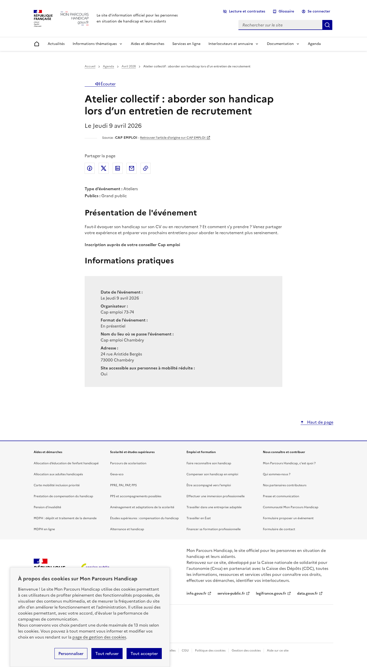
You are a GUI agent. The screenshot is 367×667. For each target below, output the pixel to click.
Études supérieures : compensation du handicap (144, 518)
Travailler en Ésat (198, 518)
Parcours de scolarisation (128, 463)
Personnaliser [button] (70, 654)
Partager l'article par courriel (132, 168)
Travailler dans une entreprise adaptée (214, 507)
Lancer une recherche (327, 25)
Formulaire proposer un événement (288, 518)
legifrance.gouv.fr (271, 593)
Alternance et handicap (127, 529)
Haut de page (319, 422)
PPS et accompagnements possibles (135, 496)
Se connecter (319, 11)
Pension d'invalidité (47, 507)
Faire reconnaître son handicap (208, 463)
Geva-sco (117, 474)
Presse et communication (281, 496)
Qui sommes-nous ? (276, 474)
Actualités (56, 43)
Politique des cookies (210, 650)
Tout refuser (107, 654)
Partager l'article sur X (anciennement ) (104, 168)
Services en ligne (186, 43)
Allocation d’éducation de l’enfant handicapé (66, 463)
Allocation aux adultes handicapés (58, 474)
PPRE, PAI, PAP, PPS (123, 485)
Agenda (314, 43)
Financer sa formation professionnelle (213, 529)
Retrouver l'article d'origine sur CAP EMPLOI (172, 137)
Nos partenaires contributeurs (284, 485)
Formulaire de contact (279, 529)
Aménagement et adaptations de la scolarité (142, 507)
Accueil (90, 66)
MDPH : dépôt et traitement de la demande (65, 518)
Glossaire (286, 11)
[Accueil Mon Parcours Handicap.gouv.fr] (75, 18)
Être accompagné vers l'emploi (208, 485)
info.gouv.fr (196, 593)
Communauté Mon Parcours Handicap (290, 507)
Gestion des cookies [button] (246, 650)
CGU (185, 650)
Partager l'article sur (90, 168)
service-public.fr (231, 593)
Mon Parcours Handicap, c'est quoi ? (289, 463)
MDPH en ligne (44, 529)
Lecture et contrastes (247, 11)
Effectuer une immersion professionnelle (215, 496)
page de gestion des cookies (99, 637)
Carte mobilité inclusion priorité (57, 485)
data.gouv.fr (307, 593)
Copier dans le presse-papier (146, 168)
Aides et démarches (147, 43)
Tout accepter (144, 654)
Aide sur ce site (278, 650)
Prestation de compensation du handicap (63, 496)
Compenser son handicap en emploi (212, 474)
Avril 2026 (129, 66)
